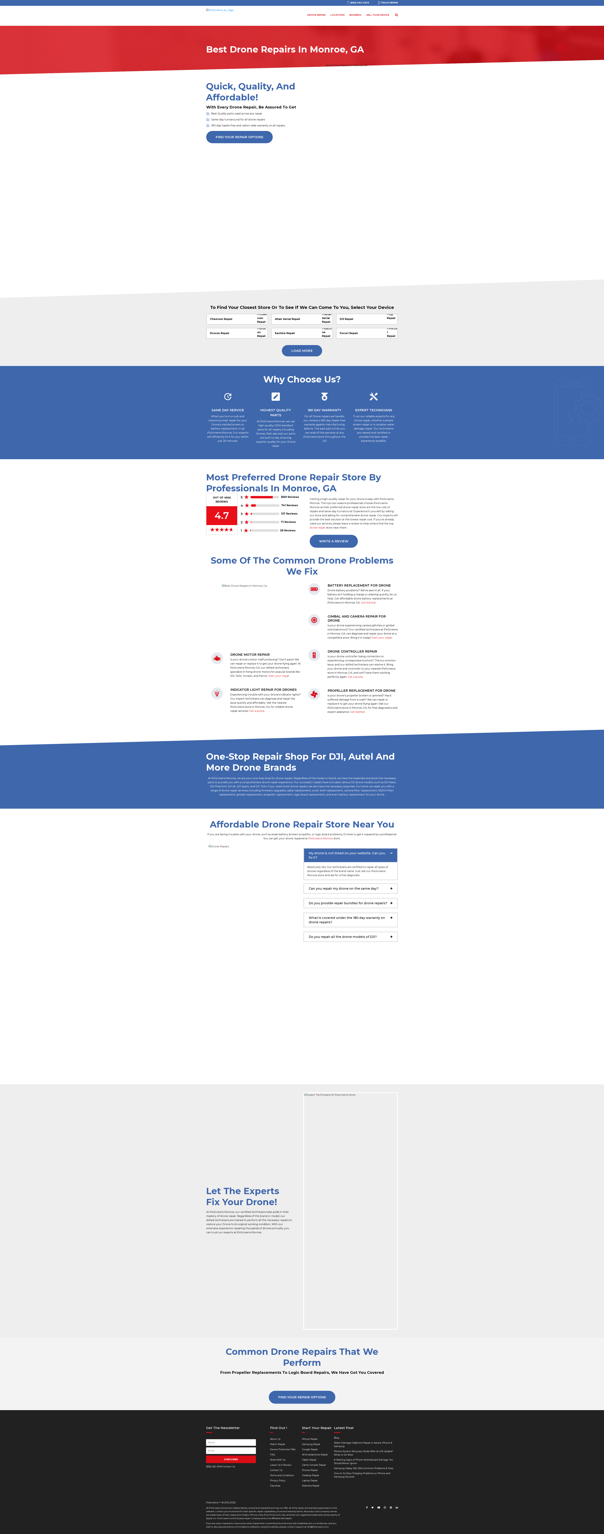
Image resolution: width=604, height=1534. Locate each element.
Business (355, 14)
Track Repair (389, 2)
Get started (368, 602)
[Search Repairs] (396, 14)
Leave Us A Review (280, 1465)
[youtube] (379, 1507)
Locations (337, 14)
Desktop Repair (310, 1475)
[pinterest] (391, 1507)
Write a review (333, 541)
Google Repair (310, 1449)
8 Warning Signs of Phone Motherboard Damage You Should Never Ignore (363, 1461)
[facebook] (367, 1507)
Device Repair (316, 14)
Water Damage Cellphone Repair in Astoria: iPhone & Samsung (363, 1444)
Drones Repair (310, 1470)
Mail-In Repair (277, 1444)
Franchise (275, 1485)
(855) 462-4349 (214, 1466)
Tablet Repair (309, 1459)
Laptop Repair (310, 1480)
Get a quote (256, 710)
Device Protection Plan (283, 1449)
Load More (302, 351)
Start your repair (278, 675)
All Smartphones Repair (315, 1454)
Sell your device (377, 14)
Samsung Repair (311, 1444)
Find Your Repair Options (239, 137)
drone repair (317, 527)
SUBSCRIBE (231, 1459)
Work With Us (277, 1459)
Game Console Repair (314, 1465)
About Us (275, 1439)
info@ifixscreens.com (318, 1527)
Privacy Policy (277, 1480)
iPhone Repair (310, 1439)
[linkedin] (397, 1507)
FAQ (272, 1454)
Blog (336, 1437)
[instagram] (385, 1507)
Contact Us (276, 1470)
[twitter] (372, 1507)
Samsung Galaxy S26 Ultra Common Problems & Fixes (363, 1468)
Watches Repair (310, 1485)
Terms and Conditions (282, 1475)
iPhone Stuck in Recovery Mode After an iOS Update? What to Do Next (363, 1453)
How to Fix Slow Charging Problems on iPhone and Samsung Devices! (362, 1475)
